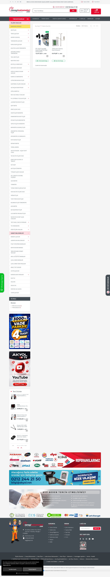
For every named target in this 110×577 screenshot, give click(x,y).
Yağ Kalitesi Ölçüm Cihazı (17, 156)
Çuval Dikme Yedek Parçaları (18, 264)
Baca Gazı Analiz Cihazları (18, 95)
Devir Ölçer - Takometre (66, 556)
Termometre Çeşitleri (16, 41)
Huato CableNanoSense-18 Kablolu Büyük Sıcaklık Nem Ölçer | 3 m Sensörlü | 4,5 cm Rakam (23, 397)
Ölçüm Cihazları (16, 23)
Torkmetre (14, 184)
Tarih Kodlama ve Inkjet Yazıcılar (17, 252)
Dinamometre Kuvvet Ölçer (18, 116)
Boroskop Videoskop (16, 68)
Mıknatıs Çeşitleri (15, 237)
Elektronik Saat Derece (47, 559)
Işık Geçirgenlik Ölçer (16, 210)
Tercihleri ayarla (12, 569)
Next (21, 447)
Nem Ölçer (13, 30)
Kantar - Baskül (91, 556)
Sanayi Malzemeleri (17, 233)
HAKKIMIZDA (35, 19)
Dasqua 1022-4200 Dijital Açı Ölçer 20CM (22, 438)
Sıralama (78, 26)
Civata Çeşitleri (15, 292)
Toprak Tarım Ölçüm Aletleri (18, 188)
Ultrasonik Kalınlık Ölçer (17, 80)
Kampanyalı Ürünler (16, 26)
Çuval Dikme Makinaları (17, 260)
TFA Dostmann (16, 307)
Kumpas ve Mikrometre (17, 77)
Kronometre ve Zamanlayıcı (18, 136)
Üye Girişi (67, 532)
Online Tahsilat (53, 527)
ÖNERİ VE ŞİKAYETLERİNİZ (59, 19)
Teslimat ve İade (54, 537)
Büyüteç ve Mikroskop (16, 64)
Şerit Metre (14, 105)
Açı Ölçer (13, 165)
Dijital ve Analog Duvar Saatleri (17, 72)
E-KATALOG (82, 19)
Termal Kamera (15, 147)
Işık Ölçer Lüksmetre (16, 168)
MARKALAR (90, 19)
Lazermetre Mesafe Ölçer (17, 102)
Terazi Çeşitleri (15, 34)
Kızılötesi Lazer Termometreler (21, 559)
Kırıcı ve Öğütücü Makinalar (18, 256)
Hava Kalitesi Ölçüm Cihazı (18, 192)
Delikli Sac (13, 285)
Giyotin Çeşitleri (15, 271)
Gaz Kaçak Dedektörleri (17, 87)
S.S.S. (66, 537)
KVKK (51, 542)
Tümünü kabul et (32, 569)
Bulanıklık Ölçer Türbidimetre (18, 202)
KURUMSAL (51, 524)
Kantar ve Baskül (15, 37)
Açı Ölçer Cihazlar (73, 559)
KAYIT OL (96, 528)
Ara (73, 11)
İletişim (51, 539)
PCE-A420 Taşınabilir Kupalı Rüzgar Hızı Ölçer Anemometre (41, 50)
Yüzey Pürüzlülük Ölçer (17, 199)
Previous (18, 447)
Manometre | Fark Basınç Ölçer (17, 131)
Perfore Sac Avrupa (16, 289)
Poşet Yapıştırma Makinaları (18, 244)
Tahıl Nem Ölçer (15, 57)
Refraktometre (15, 143)
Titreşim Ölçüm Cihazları (17, 172)
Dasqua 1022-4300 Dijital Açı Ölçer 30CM (22, 417)
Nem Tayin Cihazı (15, 60)
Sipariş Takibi (86, 2)
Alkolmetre (14, 206)
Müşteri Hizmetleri (66, 7)
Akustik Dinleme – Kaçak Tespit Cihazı (19, 151)
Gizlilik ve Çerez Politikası (23, 573)
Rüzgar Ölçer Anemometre (18, 120)
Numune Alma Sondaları (17, 274)
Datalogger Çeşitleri (16, 44)
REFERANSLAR (73, 19)
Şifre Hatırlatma (69, 527)
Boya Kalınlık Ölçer (16, 140)
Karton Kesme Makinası (17, 247)
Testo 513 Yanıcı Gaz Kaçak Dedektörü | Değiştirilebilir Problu (22, 407)
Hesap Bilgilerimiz (54, 532)
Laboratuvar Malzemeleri (17, 240)
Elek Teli (13, 278)
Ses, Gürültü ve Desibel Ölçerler (17, 176)
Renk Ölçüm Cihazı (15, 109)
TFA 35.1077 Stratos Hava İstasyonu (57, 49)
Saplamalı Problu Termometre (15, 52)
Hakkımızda (53, 530)
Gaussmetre (14, 181)
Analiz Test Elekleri (16, 267)
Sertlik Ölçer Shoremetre (18, 124)
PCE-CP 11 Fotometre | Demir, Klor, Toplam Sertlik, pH (22, 428)
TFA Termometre (15, 226)
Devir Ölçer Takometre (17, 113)
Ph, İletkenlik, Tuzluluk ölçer (18, 98)
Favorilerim (97, 2)
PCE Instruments (17, 306)
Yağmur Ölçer (14, 195)
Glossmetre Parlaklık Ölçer (18, 213)
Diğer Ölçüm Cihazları (16, 229)
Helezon (13, 282)
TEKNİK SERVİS (45, 19)
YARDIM (66, 524)
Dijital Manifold (15, 91)
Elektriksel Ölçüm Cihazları (18, 84)
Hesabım (67, 535)
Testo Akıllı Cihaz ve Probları (18, 222)
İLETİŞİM (98, 19)
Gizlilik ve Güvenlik (54, 535)
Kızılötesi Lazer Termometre (18, 48)
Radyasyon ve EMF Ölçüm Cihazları (17, 217)
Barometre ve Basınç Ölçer (18, 127)
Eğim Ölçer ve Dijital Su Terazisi (17, 160)
